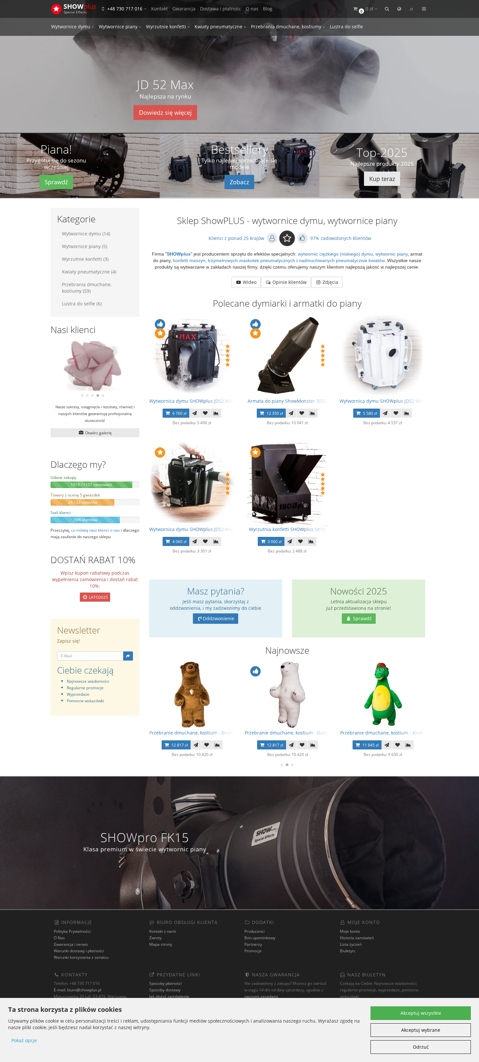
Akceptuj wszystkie (420, 1013)
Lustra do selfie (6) (82, 303)
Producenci (254, 931)
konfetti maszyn (189, 260)
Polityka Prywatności (72, 931)
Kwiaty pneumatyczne (219, 26)
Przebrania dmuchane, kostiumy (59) (86, 287)
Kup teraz (382, 179)
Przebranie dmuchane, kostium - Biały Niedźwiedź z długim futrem (318, 733)
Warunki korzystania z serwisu (81, 957)
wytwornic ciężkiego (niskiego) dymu (335, 254)
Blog (267, 9)
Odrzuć (421, 1047)
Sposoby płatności (165, 983)
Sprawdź (56, 182)
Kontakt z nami (162, 931)
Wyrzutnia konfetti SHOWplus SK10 (287, 529)
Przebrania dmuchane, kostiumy (287, 26)
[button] (365, 9)
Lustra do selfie (346, 26)
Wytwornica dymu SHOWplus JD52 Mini (192, 529)
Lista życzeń (351, 944)
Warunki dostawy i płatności (79, 951)
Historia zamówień (357, 938)
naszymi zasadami (261, 996)
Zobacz (239, 182)
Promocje (253, 951)
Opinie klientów (289, 282)
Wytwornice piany (119, 26)
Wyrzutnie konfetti (166, 26)
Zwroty (155, 938)
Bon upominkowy (259, 938)
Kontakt (159, 9)
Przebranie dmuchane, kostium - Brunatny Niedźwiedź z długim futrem (227, 733)
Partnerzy (253, 944)
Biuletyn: (348, 951)
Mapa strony (160, 944)
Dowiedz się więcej (165, 112)
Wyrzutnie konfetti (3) (85, 259)
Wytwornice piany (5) (84, 246)
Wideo (248, 282)
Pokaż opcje (24, 1040)
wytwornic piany (391, 254)
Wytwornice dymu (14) (86, 234)
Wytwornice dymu (71, 26)
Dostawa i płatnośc (220, 9)
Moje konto (350, 931)
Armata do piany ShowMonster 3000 (287, 401)
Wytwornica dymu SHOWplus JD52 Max (191, 401)
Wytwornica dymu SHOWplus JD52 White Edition (392, 401)
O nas (252, 9)
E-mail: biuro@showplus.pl (77, 990)
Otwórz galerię (98, 433)
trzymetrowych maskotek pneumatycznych (251, 260)
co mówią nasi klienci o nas (95, 530)
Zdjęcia (329, 282)
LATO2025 (98, 597)
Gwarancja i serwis (71, 944)
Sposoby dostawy (165, 990)
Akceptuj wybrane (420, 1030)
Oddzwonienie (218, 618)
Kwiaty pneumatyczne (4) (89, 272)
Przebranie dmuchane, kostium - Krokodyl (385, 733)
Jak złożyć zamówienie (169, 996)
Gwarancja (184, 9)
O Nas (59, 938)
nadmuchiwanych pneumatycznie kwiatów (342, 260)
